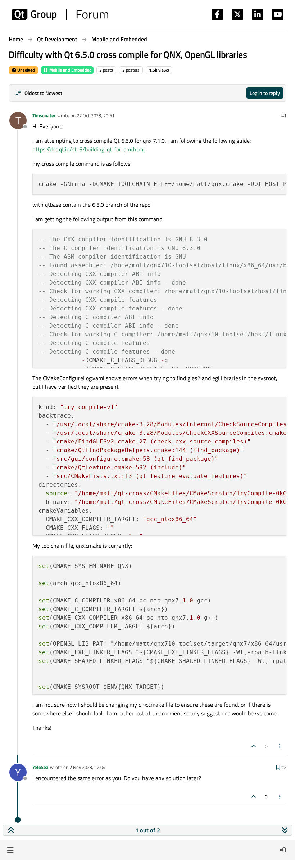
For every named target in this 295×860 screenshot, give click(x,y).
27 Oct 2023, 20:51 (95, 115)
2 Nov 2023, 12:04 (87, 767)
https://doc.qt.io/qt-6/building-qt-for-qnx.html (88, 149)
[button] (10, 850)
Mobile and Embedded (70, 70)
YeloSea (40, 767)
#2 (283, 767)
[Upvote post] (253, 746)
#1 (283, 115)
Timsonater (44, 115)
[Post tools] (280, 746)
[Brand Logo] (60, 14)
